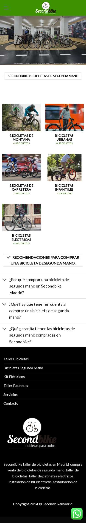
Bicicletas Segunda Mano (23, 368)
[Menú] (6, 8)
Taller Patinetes (15, 385)
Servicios (10, 394)
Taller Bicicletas (16, 359)
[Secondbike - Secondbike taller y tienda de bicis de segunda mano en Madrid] (45, 8)
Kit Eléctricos (14, 376)
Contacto (10, 403)
